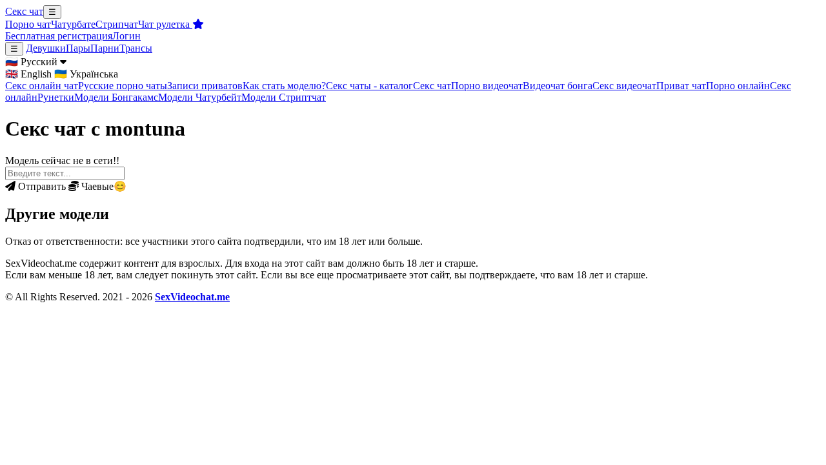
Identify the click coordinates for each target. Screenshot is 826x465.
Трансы (135, 48)
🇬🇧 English (28, 73)
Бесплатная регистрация (58, 35)
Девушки (46, 48)
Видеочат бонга (557, 85)
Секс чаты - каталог (369, 85)
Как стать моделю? (284, 85)
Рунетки (55, 97)
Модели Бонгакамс (116, 97)
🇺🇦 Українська (86, 73)
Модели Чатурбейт (199, 97)
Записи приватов (205, 85)
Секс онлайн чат (41, 85)
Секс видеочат (624, 85)
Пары (78, 48)
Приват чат (681, 85)
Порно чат (28, 24)
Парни (104, 48)
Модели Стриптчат (283, 97)
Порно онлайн (738, 85)
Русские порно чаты (122, 85)
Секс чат (24, 11)
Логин (126, 35)
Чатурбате (73, 24)
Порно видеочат (487, 85)
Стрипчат (117, 24)
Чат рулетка (165, 24)
